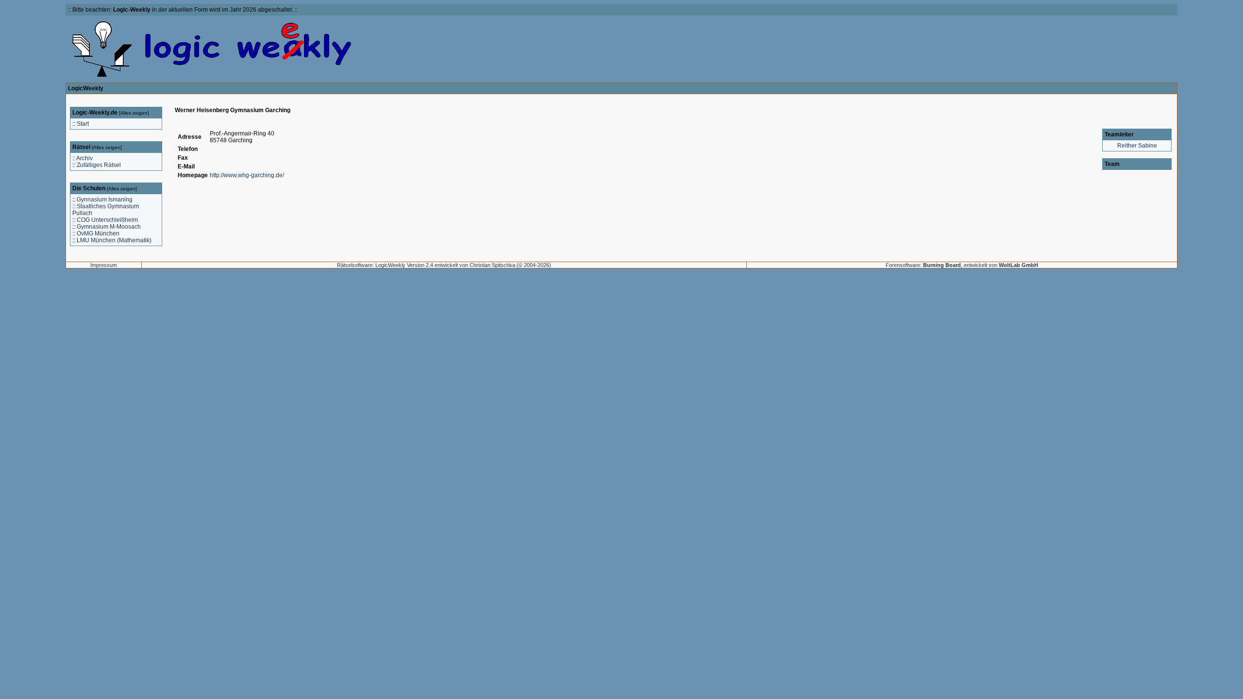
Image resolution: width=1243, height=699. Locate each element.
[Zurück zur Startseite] (212, 76)
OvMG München (98, 233)
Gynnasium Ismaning (105, 199)
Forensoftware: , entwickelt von (962, 265)
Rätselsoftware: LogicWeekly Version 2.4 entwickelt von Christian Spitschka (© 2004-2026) (444, 265)
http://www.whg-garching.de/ (247, 175)
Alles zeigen (134, 113)
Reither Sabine (1137, 145)
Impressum (103, 265)
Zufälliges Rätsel (99, 165)
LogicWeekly (85, 88)
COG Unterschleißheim (107, 219)
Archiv (84, 158)
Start (83, 123)
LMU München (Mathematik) (114, 240)
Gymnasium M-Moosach (109, 226)
